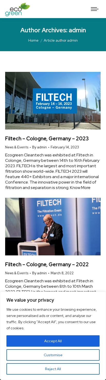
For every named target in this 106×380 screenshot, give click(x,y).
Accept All (53, 341)
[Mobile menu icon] (95, 9)
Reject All (53, 369)
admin (77, 30)
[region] (53, 336)
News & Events (16, 147)
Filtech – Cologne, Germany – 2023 (47, 138)
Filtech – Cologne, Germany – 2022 (47, 264)
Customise (53, 355)
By (39, 147)
